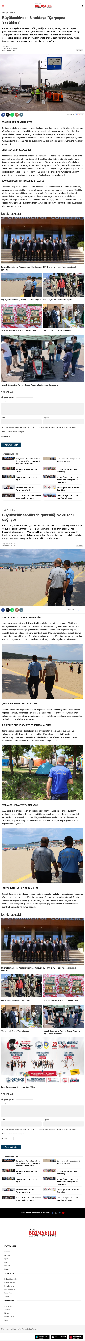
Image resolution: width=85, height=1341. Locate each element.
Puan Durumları (9, 1289)
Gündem (79, 50)
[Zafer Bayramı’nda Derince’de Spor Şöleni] (49, 488)
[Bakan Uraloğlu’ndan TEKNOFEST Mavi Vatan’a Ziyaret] (49, 496)
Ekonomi (7, 1255)
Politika (7, 1262)
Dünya (6, 1269)
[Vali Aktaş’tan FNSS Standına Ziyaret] (63, 285)
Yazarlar (7, 1310)
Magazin (7, 1266)
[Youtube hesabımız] (63, 1213)
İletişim (7, 1320)
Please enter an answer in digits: (13, 432)
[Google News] (79, 115)
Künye (6, 1313)
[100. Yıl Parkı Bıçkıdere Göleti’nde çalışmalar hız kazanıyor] (8, 496)
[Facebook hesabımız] (52, 1213)
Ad (3, 417)
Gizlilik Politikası (9, 1317)
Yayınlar (7, 1296)
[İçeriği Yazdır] (21, 115)
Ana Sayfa (8, 1306)
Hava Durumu (9, 1286)
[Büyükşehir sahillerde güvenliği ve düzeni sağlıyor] (21, 285)
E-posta (47, 417)
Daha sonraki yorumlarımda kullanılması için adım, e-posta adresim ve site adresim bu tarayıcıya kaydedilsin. (39, 427)
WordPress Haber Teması (28, 1329)
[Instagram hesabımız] (60, 1213)
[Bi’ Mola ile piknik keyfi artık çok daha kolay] (21, 316)
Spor (6, 1259)
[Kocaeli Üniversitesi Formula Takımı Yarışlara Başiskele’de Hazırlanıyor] (42, 358)
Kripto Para (8, 1293)
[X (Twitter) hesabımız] (56, 1213)
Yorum (5, 401)
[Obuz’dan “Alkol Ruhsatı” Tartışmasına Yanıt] (8, 488)
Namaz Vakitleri (9, 1282)
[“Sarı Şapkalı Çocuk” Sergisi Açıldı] (63, 316)
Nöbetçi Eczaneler (10, 1279)
